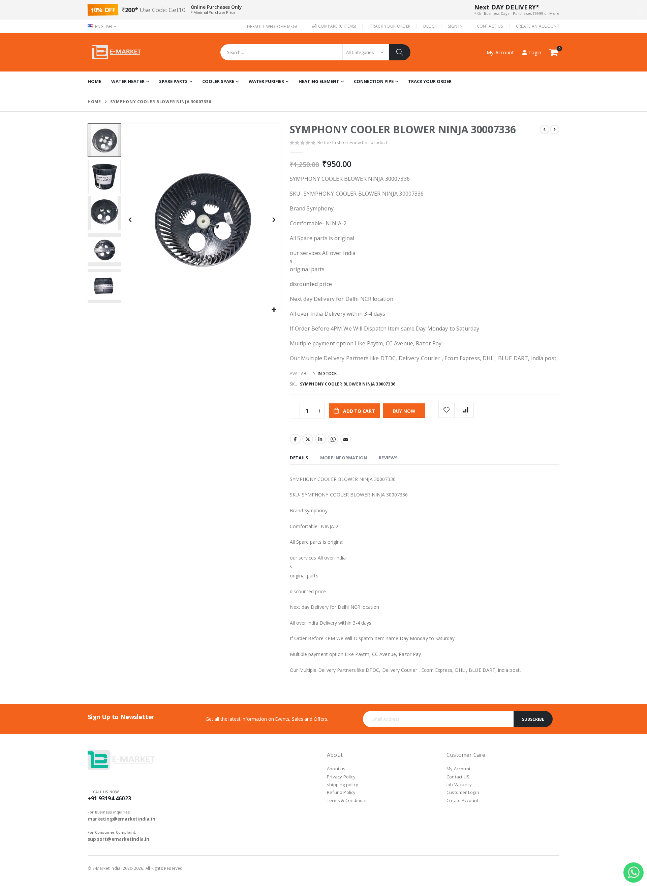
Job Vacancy (459, 784)
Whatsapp (333, 439)
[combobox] (315, 52)
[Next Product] (554, 129)
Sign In (455, 26)
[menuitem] (430, 81)
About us (336, 769)
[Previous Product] (544, 129)
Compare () (336, 26)
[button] (274, 310)
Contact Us (490, 26)
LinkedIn (320, 439)
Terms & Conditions (347, 800)
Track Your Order (390, 26)
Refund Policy (341, 792)
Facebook (295, 439)
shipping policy (342, 784)
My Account (458, 769)
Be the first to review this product (352, 142)
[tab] (299, 458)
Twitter (307, 439)
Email (345, 439)
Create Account (462, 800)
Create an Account (537, 26)
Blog (429, 26)
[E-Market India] (116, 52)
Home (94, 102)
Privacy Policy (341, 777)
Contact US (457, 777)
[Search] (399, 52)
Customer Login (462, 792)
